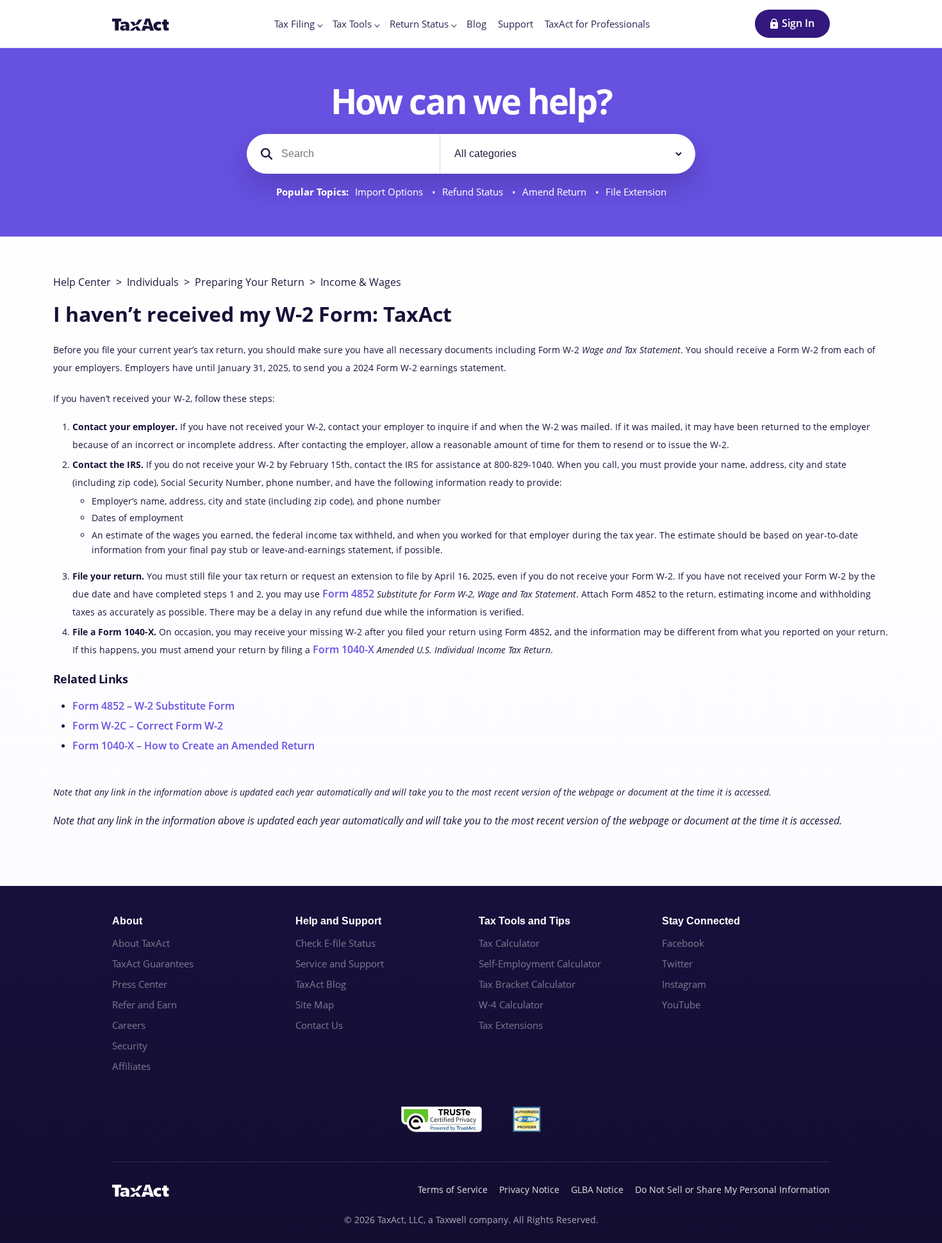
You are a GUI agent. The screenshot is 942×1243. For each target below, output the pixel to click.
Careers (128, 1025)
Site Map (314, 1004)
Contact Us (319, 1025)
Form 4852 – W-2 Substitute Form (153, 706)
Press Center (139, 984)
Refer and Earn (144, 1004)
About (127, 920)
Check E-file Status (335, 943)
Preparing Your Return (249, 282)
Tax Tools (352, 23)
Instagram (684, 984)
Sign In (798, 23)
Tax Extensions (511, 1025)
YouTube (681, 1004)
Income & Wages (360, 282)
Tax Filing (294, 23)
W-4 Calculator (511, 1004)
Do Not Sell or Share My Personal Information (732, 1189)
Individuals (153, 282)
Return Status (419, 23)
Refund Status (474, 192)
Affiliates (131, 1066)
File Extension (636, 192)
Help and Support (338, 920)
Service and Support (339, 963)
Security (129, 1045)
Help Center (82, 282)
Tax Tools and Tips (524, 920)
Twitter (677, 963)
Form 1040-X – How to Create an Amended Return (193, 745)
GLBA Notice (597, 1189)
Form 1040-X (343, 649)
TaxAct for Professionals (597, 23)
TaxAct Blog (320, 984)
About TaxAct (141, 943)
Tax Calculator (509, 943)
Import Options (390, 192)
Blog (476, 23)
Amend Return (555, 192)
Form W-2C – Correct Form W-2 (147, 726)
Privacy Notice (529, 1189)
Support (515, 23)
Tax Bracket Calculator (527, 984)
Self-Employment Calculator (540, 963)
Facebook (683, 943)
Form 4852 (348, 594)
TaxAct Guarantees (153, 963)
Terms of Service (453, 1189)
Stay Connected (701, 920)
